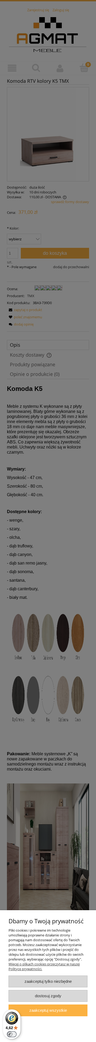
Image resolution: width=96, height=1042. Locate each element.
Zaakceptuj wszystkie (48, 1010)
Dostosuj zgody (48, 996)
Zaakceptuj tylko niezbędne (48, 981)
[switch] (12, 1034)
